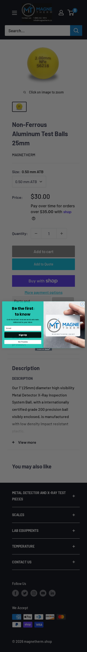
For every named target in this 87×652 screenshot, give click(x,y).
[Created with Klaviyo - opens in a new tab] (43, 349)
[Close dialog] (82, 304)
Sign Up (23, 335)
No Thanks (23, 342)
